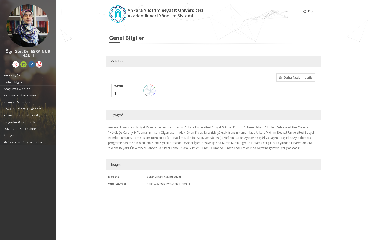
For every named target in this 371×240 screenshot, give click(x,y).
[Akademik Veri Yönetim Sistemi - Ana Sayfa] (118, 14)
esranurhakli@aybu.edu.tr (164, 177)
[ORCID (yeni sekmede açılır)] (23, 64)
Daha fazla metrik (298, 77)
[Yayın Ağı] (149, 90)
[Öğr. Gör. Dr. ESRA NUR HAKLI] (28, 25)
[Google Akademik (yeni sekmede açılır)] (15, 64)
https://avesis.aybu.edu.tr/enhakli (169, 184)
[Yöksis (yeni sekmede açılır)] (39, 64)
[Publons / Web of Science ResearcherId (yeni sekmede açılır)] (31, 64)
